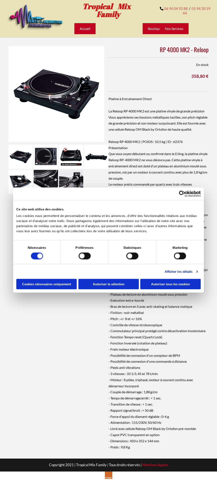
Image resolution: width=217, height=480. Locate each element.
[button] (85, 28)
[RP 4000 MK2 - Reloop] (56, 94)
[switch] (85, 255)
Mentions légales (155, 465)
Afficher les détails (179, 271)
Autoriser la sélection (108, 284)
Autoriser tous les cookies (170, 284)
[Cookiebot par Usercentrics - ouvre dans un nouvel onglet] (182, 193)
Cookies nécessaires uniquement (46, 284)
